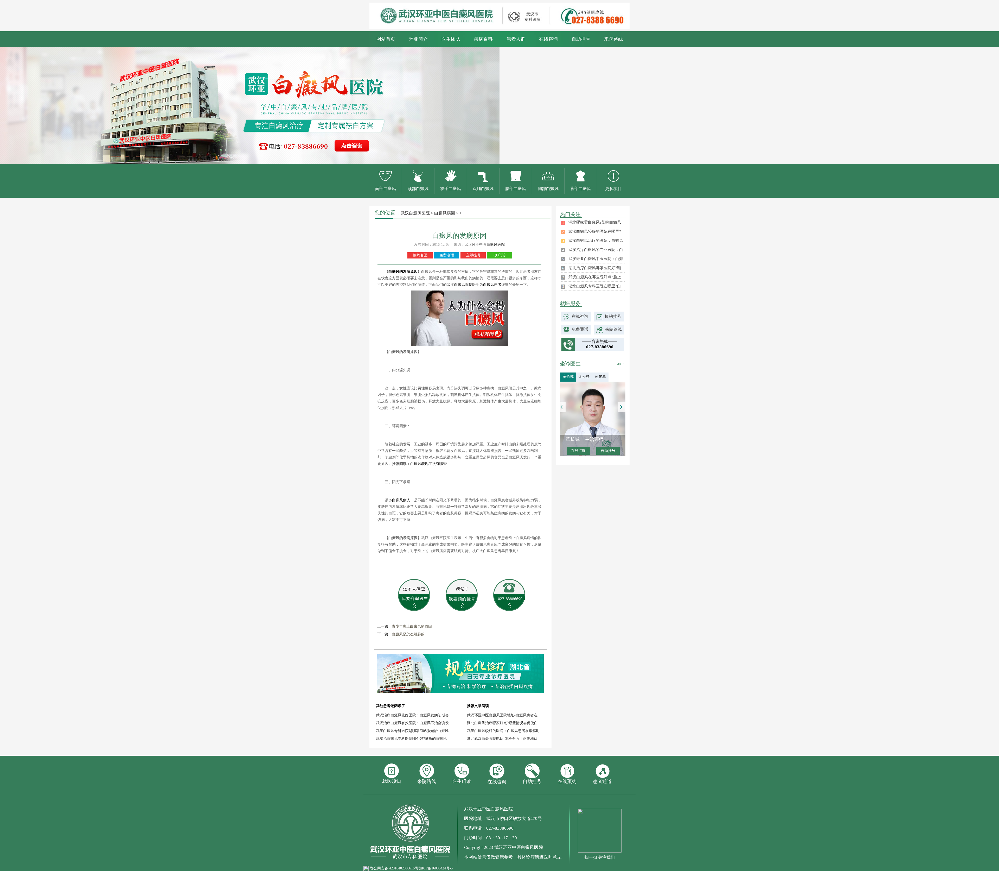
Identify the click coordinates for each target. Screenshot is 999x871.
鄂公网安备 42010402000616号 (394, 868)
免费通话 (580, 329)
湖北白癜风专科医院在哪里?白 (594, 286)
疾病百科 (483, 39)
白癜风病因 (444, 213)
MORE (620, 364)
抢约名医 (420, 255)
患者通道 (602, 781)
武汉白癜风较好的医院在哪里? (594, 231)
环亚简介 (418, 39)
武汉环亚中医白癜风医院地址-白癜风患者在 (502, 715)
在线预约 (567, 781)
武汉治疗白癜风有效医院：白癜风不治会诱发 (412, 723)
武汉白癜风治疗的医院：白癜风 (595, 240)
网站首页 (385, 39)
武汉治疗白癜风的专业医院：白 (595, 250)
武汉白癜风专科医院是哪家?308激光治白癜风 (412, 731)
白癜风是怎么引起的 (408, 634)
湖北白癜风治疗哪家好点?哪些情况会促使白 (502, 723)
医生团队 (450, 39)
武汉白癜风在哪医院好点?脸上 (594, 277)
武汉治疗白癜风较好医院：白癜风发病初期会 (412, 715)
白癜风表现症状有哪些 (428, 464)
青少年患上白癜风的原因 (412, 626)
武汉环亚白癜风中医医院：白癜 (595, 259)
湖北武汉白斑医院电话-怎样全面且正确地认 (502, 739)
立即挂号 (473, 255)
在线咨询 (548, 39)
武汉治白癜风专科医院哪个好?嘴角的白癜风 (411, 739)
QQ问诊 (500, 255)
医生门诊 (461, 781)
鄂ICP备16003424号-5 (435, 868)
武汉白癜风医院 (415, 213)
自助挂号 (581, 39)
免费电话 (446, 255)
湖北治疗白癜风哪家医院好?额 (594, 268)
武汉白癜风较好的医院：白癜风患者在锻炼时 (503, 731)
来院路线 (613, 39)
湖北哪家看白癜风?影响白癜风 (594, 222)
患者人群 (516, 39)
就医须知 (391, 781)
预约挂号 (613, 316)
